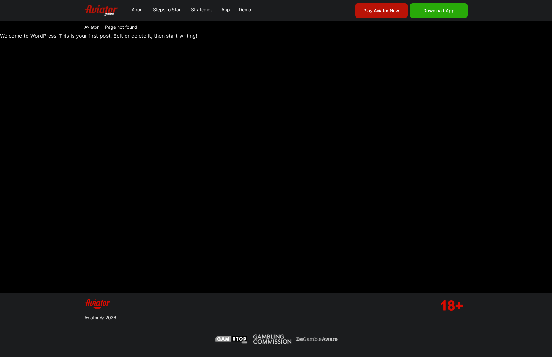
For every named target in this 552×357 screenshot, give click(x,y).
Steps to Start (167, 9)
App (225, 9)
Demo (245, 9)
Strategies (201, 9)
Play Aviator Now (381, 10)
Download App (439, 10)
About (138, 9)
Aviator (92, 27)
